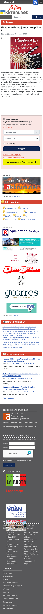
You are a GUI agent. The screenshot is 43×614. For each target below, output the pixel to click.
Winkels (6, 589)
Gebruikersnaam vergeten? (13, 158)
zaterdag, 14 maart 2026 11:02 (21, 378)
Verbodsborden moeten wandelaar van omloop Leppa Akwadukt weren (21, 375)
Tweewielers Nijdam (31, 549)
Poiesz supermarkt (31, 551)
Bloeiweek (24, 209)
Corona (18, 216)
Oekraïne (8, 216)
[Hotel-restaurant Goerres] (21, 294)
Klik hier (16, 315)
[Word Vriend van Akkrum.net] (21, 185)
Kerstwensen (8, 608)
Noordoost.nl (23, 423)
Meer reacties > (8, 398)
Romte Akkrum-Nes (27, 220)
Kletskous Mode (30, 539)
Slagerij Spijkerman (31, 554)
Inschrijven (9, 465)
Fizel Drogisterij (12, 561)
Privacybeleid (27, 460)
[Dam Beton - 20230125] (21, 270)
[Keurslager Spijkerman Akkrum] (21, 233)
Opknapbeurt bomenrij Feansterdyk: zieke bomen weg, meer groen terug (19, 388)
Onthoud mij (10, 144)
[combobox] (22, 17)
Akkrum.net (10, 532)
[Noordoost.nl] (21, 308)
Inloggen (21, 149)
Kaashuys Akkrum (31, 532)
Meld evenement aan (11, 605)
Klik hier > (17, 196)
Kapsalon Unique (30, 547)
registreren (7, 127)
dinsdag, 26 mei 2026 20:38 (23, 364)
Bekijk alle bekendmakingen (13, 347)
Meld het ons (27, 528)
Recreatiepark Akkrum (13, 212)
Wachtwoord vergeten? (12, 155)
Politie (27, 216)
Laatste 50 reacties (10, 583)
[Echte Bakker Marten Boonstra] (21, 280)
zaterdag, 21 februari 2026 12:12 (26, 392)
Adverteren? (7, 573)
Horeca (6, 592)
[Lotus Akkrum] (21, 258)
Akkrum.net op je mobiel (12, 586)
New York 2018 (10, 220)
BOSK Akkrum (30, 212)
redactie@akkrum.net (21, 419)
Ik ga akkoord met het (18, 460)
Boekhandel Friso (13, 544)
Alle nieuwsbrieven (10, 595)
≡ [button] (41, 2)
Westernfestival (10, 209)
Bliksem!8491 (11, 537)
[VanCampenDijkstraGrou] (21, 244)
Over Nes (6, 579)
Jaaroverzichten (9, 599)
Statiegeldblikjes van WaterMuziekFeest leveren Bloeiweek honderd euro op (21, 360)
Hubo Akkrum (11, 564)
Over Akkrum (8, 576)
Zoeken (38, 17)
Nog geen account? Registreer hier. (20, 162)
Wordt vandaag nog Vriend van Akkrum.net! (19, 427)
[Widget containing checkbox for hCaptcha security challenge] (18, 454)
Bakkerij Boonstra (13, 535)
